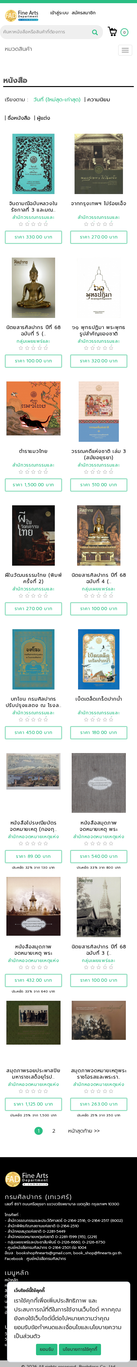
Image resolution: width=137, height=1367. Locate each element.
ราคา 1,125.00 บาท (33, 1104)
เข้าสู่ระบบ (61, 13)
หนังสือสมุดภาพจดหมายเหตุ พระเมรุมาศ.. (99, 829)
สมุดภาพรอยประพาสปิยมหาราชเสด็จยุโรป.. (33, 1074)
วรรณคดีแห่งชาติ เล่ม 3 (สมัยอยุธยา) (98, 454)
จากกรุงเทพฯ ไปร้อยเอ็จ (98, 203)
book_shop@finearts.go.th (97, 1253)
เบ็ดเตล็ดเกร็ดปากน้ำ (99, 699)
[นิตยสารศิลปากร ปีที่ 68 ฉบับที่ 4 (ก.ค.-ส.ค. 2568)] (98, 535)
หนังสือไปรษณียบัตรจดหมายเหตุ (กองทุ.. (33, 826)
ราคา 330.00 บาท (34, 237)
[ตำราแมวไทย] (33, 408)
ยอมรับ (47, 1349)
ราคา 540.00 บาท (99, 856)
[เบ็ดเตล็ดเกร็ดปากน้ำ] (98, 659)
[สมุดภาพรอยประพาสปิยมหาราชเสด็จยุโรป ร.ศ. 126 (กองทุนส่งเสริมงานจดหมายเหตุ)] (33, 1022)
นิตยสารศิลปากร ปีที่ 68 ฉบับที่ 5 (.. (33, 330)
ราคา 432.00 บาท (33, 980)
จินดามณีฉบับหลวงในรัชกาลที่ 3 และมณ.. (33, 206)
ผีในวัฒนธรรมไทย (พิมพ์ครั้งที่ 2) (33, 578)
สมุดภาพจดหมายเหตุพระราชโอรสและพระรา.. (99, 1074)
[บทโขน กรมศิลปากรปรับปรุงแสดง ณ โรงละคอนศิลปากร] (33, 659)
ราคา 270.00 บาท (99, 237)
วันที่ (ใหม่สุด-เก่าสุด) (57, 100)
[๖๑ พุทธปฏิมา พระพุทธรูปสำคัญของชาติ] (98, 287)
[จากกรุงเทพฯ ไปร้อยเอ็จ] (99, 163)
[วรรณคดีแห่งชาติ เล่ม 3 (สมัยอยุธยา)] (99, 411)
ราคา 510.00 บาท (98, 484)
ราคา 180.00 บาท (98, 732)
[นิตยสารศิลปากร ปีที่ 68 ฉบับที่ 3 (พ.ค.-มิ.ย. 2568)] (99, 907)
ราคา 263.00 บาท (99, 1104)
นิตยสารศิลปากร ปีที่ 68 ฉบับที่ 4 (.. (99, 578)
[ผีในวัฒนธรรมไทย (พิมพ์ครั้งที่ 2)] (33, 535)
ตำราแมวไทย (33, 451)
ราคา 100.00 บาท (33, 361)
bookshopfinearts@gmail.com (43, 1253)
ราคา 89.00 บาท (33, 856)
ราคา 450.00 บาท (34, 732)
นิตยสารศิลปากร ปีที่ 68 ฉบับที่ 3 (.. (99, 950)
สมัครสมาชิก (84, 13)
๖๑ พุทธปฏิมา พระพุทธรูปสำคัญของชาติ (99, 330)
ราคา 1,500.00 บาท (33, 484)
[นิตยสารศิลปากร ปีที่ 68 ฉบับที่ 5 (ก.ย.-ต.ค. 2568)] (33, 287)
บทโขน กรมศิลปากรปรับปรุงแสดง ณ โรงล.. (33, 702)
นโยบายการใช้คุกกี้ (80, 1349)
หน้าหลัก (11, 1280)
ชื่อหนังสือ (19, 118)
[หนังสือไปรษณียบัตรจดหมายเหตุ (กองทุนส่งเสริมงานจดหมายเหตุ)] (33, 771)
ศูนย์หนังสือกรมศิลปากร (46, 1259)
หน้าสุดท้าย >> (84, 1131)
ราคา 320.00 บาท (99, 361)
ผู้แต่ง (43, 118)
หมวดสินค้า (18, 48)
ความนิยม (98, 100)
